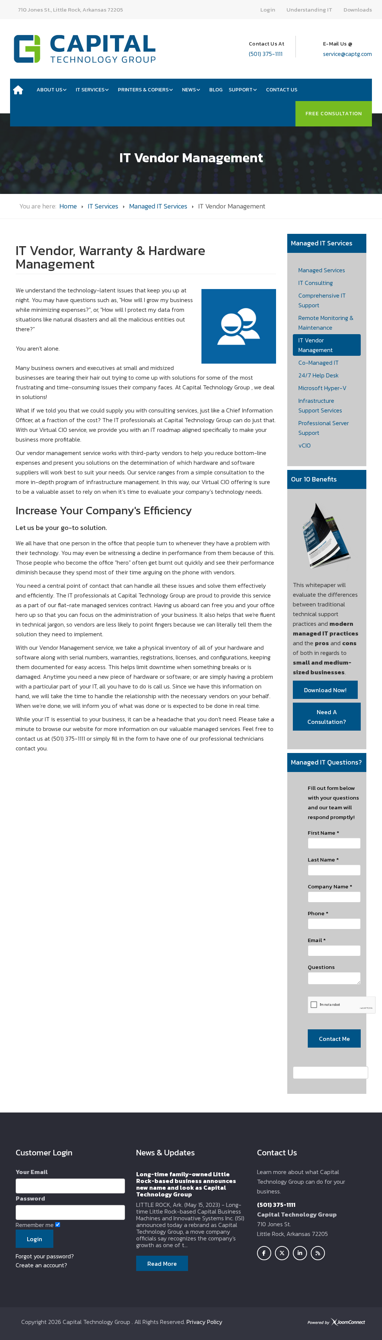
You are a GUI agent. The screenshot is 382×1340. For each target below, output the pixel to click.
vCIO (304, 445)
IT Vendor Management (315, 345)
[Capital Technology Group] (84, 49)
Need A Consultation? (326, 716)
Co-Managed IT (318, 362)
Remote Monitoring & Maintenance (326, 322)
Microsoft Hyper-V (322, 387)
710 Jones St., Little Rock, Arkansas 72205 (70, 9)
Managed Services (321, 270)
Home (68, 206)
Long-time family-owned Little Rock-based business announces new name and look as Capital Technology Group (186, 1184)
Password (30, 1198)
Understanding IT (309, 9)
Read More (162, 1263)
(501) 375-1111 (265, 53)
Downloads (358, 9)
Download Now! (325, 689)
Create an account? (41, 1265)
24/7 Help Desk (318, 375)
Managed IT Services (158, 206)
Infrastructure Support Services (320, 405)
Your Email (32, 1171)
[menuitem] (22, 90)
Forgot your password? (45, 1256)
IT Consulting (315, 282)
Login (267, 9)
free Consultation (334, 113)
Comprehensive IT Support (322, 300)
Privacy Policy (204, 1321)
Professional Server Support (323, 427)
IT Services (103, 206)
